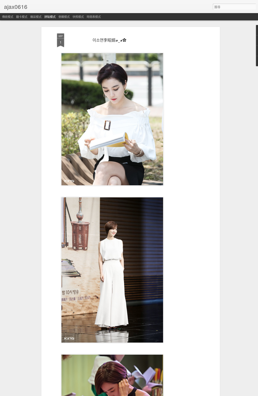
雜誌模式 (36, 17)
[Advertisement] (184, 94)
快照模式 (78, 17)
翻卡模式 (21, 17)
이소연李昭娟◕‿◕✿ (109, 40)
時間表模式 (94, 17)
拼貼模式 (50, 17)
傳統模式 (7, 17)
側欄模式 (64, 17)
